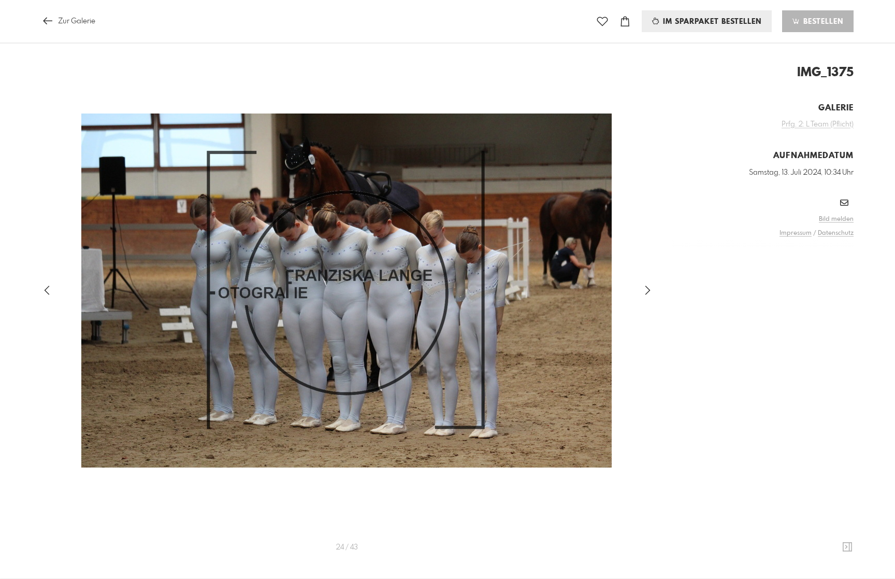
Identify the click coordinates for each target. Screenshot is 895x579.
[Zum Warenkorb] (625, 22)
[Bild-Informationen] (847, 547)
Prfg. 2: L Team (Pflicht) (818, 124)
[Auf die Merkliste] (602, 22)
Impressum (795, 233)
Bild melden (836, 219)
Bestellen (822, 21)
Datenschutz (836, 233)
